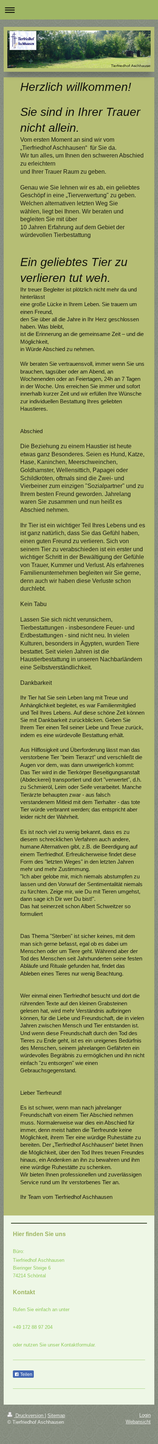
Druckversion (29, 1415)
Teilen (25, 1374)
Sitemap (56, 1415)
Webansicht (138, 1421)
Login (145, 1415)
